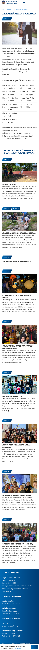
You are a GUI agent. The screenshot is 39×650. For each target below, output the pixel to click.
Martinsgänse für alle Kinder (16, 495)
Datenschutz (17, 648)
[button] (24, 2)
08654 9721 (13, 580)
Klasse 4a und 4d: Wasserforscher (19, 233)
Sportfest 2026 (9, 184)
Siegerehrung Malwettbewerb (16, 261)
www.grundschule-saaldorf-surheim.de (17, 586)
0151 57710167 (14, 636)
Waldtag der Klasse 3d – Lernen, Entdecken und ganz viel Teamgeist (19, 545)
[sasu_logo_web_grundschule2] (10, 2)
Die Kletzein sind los (12, 396)
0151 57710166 (14, 614)
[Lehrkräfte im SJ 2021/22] (19, 23)
